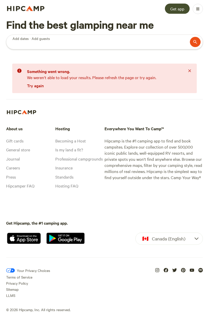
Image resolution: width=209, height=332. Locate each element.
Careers (13, 167)
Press (11, 177)
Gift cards (14, 140)
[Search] (195, 42)
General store (18, 149)
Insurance (64, 167)
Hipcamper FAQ (20, 186)
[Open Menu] (198, 9)
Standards (64, 177)
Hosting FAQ (66, 186)
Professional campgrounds (79, 159)
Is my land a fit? (69, 149)
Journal (13, 159)
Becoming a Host (70, 140)
